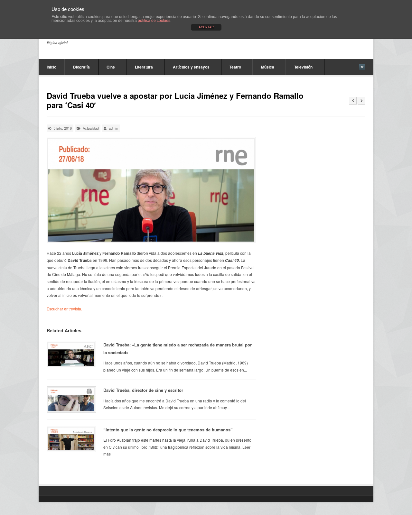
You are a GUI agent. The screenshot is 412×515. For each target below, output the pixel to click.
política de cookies (154, 20)
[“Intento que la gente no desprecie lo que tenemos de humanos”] (71, 439)
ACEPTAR (206, 27)
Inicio (51, 67)
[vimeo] (362, 67)
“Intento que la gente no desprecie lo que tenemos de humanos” (168, 430)
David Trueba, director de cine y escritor (143, 390)
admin (113, 128)
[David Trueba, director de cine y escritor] (71, 399)
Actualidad (91, 128)
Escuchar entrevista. (64, 308)
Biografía (81, 67)
